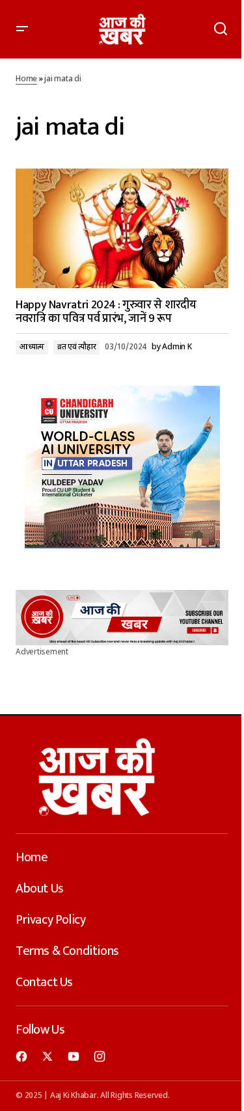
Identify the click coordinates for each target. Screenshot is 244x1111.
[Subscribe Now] (122, 617)
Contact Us (44, 982)
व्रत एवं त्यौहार (76, 347)
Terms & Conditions (67, 951)
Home (26, 79)
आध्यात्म (32, 347)
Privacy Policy (50, 920)
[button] (22, 29)
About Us (40, 888)
